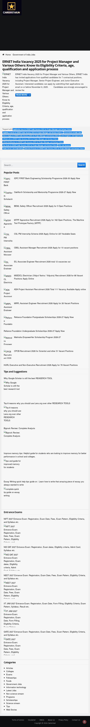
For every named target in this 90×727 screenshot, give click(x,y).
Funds (8, 680)
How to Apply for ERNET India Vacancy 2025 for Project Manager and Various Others (31, 136)
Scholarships (12, 699)
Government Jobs (14, 684)
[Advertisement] (45, 33)
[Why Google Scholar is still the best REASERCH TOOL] (12, 390)
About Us (51, 720)
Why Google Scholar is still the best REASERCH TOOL (28, 378)
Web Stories (11, 709)
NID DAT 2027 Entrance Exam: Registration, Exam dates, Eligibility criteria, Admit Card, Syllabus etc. (42, 548)
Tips (8, 706)
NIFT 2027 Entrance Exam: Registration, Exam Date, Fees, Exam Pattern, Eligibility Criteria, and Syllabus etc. (44, 520)
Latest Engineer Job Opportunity (71, 136)
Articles (9, 668)
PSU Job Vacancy (64, 145)
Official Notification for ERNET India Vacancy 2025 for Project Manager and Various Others (33, 142)
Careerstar (52, 723)
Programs (10, 696)
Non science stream (15, 693)
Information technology (16, 687)
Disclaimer (32, 720)
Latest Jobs (11, 690)
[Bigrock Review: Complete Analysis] (12, 440)
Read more (23, 95)
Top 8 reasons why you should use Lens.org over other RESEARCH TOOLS (37, 403)
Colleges (10, 671)
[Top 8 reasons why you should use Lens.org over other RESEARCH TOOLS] (12, 415)
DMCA (41, 720)
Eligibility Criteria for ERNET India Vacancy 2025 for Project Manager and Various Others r (33, 132)
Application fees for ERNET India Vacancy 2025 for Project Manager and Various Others (42, 129)
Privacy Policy (63, 720)
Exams (9, 674)
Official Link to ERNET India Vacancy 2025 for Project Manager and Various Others (30, 139)
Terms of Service (18, 720)
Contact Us (76, 720)
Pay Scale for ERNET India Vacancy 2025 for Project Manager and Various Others (30, 145)
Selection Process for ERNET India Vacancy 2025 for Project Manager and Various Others (54, 148)
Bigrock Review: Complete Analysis (19, 428)
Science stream (13, 703)
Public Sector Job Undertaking (13, 148)
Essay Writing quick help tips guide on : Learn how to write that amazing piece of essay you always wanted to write (44, 483)
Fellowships (11, 677)
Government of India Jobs (72, 132)
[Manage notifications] (84, 722)
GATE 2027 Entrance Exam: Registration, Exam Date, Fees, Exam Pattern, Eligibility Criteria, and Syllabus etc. (44, 633)
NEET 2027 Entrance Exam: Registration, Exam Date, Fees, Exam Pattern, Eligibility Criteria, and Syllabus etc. (45, 577)
